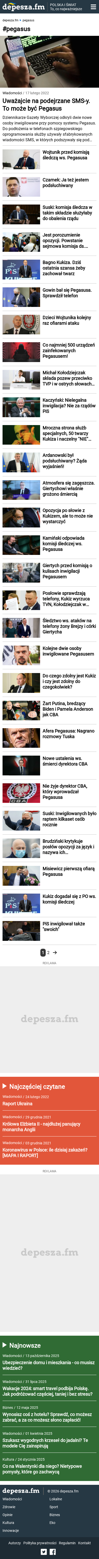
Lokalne (56, 1499)
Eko (52, 1523)
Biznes (55, 1515)
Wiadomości (12, 93)
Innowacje (11, 1531)
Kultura (8, 1523)
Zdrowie (9, 1507)
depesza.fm (11, 20)
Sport (54, 1507)
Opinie (7, 1515)
